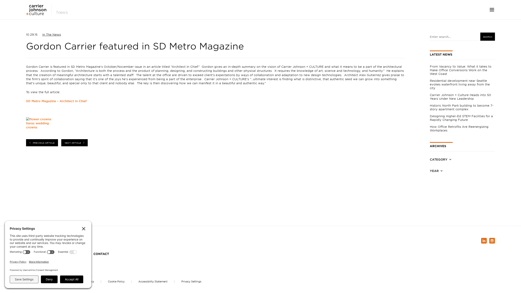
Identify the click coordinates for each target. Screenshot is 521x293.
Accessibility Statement (152, 281)
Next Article (73, 142)
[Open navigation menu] (492, 9)
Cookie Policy (116, 281)
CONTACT (101, 254)
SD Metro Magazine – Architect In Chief (56, 101)
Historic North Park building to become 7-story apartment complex (462, 107)
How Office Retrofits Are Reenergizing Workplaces (459, 128)
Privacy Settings (191, 281)
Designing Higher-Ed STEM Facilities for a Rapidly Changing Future (461, 117)
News (62, 12)
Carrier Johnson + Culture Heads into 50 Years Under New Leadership (460, 96)
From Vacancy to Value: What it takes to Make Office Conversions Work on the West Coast (460, 70)
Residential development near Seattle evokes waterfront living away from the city (460, 84)
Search (487, 36)
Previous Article (44, 142)
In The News (51, 34)
